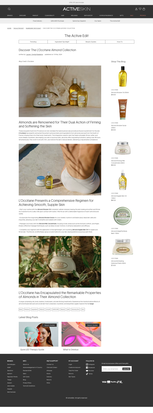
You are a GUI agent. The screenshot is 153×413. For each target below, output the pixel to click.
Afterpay (49, 370)
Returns (49, 380)
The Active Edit (115, 21)
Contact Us (50, 364)
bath (68, 309)
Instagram (92, 364)
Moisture (26, 309)
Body (20, 309)
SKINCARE (56, 309)
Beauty (63, 309)
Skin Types (72, 377)
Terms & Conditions (29, 386)
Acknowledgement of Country (32, 367)
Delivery (49, 377)
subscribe (126, 369)
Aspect (9, 383)
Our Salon (98, 21)
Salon (24, 373)
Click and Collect (52, 367)
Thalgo (9, 380)
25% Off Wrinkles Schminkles (76, 2)
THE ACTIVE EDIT (18, 28)
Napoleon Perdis (12, 377)
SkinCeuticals (11, 392)
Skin (83, 309)
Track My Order (73, 370)
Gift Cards (26, 377)
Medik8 (9, 389)
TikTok (91, 374)
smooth (48, 309)
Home (9, 28)
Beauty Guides (91, 41)
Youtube (91, 371)
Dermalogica (11, 364)
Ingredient (35, 309)
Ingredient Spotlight (33, 28)
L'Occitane (114, 90)
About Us (26, 364)
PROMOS (143, 15)
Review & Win (27, 370)
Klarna (48, 373)
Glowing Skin (75, 309)
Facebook (92, 367)
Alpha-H (9, 373)
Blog (24, 380)
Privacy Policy (27, 383)
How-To (120, 41)
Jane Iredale (11, 386)
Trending (33, 41)
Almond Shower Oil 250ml (120, 92)
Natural (42, 309)
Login (70, 364)
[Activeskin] (76, 9)
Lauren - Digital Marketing (34, 54)
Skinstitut (10, 370)
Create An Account (74, 367)
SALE (131, 15)
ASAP (9, 367)
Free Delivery (37, 21)
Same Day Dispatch (79, 21)
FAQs (48, 383)
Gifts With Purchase (57, 21)
